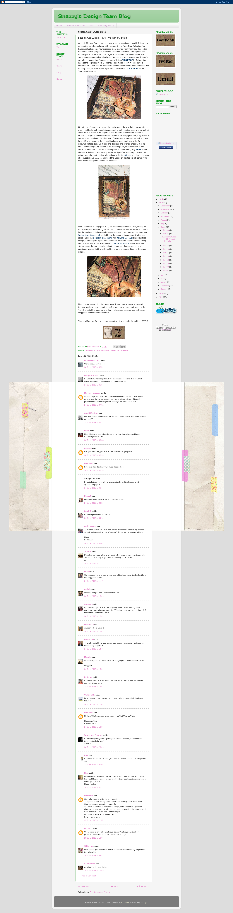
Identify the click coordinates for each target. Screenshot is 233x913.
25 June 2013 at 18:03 (94, 838)
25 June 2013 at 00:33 (94, 788)
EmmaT (87, 496)
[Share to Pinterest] (124, 346)
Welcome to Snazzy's (75, 25)
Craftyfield (89, 695)
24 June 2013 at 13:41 (94, 631)
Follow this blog (166, 147)
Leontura (125, 903)
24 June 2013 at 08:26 (94, 470)
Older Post (143, 886)
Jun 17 (166, 253)
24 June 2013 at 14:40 (94, 649)
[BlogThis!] (116, 346)
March (164, 282)
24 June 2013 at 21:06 (94, 765)
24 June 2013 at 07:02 (94, 405)
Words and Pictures (93, 735)
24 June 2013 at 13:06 (94, 596)
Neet (86, 773)
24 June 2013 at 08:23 (94, 455)
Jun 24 (166, 234)
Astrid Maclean (91, 413)
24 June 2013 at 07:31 (94, 423)
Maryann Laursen (92, 393)
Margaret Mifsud (91, 375)
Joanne (87, 551)
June (163, 227)
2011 (161, 297)
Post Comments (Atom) (100, 892)
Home (59, 25)
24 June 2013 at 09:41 (94, 543)
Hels (98, 350)
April (163, 279)
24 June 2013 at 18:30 (94, 727)
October (164, 213)
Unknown (88, 463)
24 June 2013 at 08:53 (94, 503)
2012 (161, 294)
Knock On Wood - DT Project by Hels (169, 239)
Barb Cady (89, 639)
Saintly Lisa (89, 864)
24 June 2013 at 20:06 (94, 747)
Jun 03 (166, 267)
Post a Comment (89, 876)
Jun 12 (166, 260)
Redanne (88, 677)
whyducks (89, 624)
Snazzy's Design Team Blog (94, 16)
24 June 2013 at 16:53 (94, 687)
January (164, 289)
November (165, 209)
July (163, 223)
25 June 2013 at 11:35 (93, 820)
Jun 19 (166, 249)
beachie (88, 448)
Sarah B (87, 511)
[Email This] (114, 346)
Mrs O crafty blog (92, 360)
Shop (91, 25)
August (164, 220)
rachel (87, 589)
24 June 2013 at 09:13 (94, 518)
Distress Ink (90, 350)
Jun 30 (166, 230)
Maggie (87, 657)
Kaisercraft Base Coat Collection (114, 350)
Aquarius (88, 604)
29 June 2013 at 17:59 (94, 871)
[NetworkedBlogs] (166, 143)
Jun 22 (166, 246)
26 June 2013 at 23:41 (94, 856)
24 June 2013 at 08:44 (94, 488)
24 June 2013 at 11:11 (93, 563)
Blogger (144, 903)
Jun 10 (166, 263)
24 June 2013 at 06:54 (94, 385)
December (165, 206)
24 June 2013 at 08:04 (94, 440)
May (163, 275)
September (166, 216)
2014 (161, 199)
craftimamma (90, 526)
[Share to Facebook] (121, 346)
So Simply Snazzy (106, 25)
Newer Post (85, 886)
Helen (87, 431)
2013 (161, 203)
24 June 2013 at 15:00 (94, 669)
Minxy (87, 572)
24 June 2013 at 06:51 (94, 367)
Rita (86, 755)
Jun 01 (166, 271)
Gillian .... (88, 846)
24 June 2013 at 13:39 (94, 616)
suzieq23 (88, 829)
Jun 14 (166, 256)
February (165, 286)
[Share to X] (119, 346)
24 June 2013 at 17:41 (94, 704)
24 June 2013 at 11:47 (93, 581)
